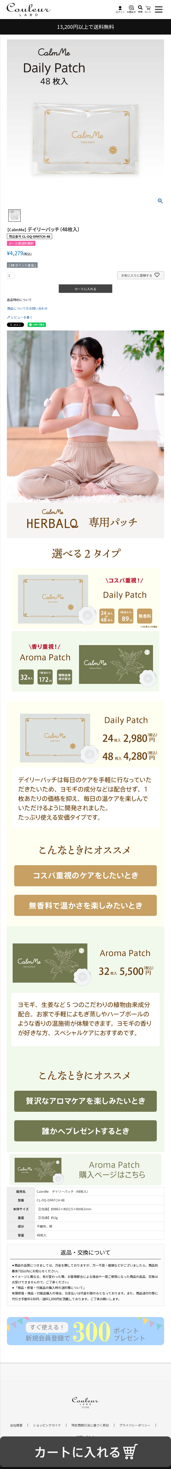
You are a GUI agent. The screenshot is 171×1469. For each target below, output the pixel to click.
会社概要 (16, 1425)
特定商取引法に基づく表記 (90, 1425)
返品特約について (19, 299)
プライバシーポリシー (135, 1425)
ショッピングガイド (47, 1425)
